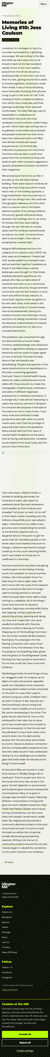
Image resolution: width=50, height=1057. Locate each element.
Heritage (6, 932)
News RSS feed (9, 952)
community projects (13, 844)
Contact (6, 947)
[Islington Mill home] (7, 4)
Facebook (7, 972)
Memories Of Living (10, 40)
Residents (7, 917)
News (4, 937)
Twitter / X (7, 967)
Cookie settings (25, 1050)
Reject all (25, 1042)
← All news (7, 862)
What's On (7, 912)
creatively (30, 612)
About (5, 927)
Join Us (5, 942)
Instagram (7, 977)
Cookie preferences (9, 990)
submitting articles (12, 616)
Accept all (25, 1034)
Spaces (5, 922)
